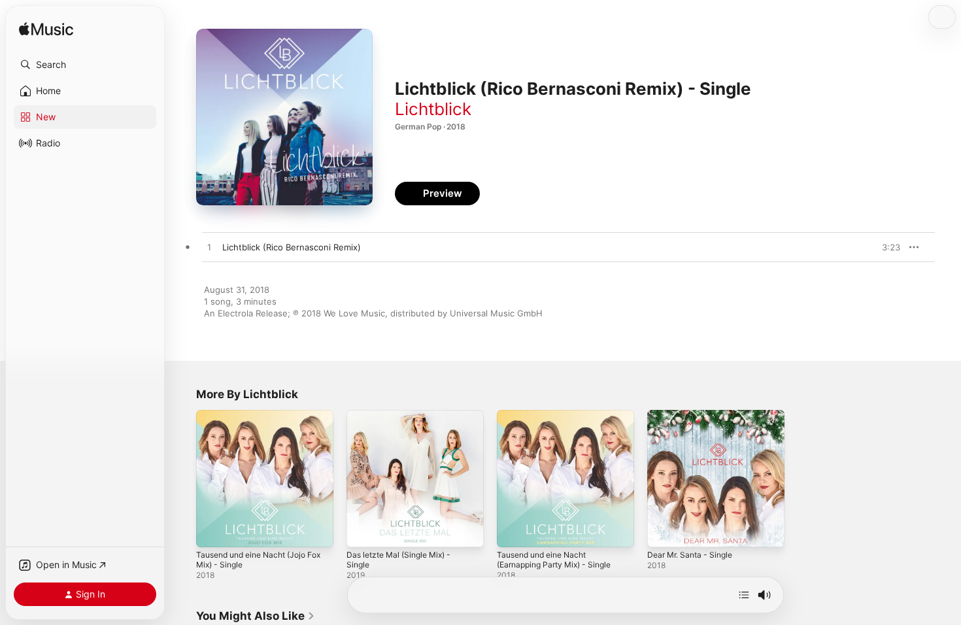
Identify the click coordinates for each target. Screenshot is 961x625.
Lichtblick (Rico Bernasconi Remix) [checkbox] (291, 247)
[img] (46, 29)
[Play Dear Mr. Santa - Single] (663, 531)
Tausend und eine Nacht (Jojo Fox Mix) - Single (257, 420)
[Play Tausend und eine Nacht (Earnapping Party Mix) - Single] (513, 531)
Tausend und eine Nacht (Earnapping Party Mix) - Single (560, 420)
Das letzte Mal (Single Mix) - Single (404, 420)
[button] (85, 65)
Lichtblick (433, 109)
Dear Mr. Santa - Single (694, 415)
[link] (255, 616)
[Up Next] (744, 595)
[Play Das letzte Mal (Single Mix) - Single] (363, 531)
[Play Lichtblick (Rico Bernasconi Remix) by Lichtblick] (209, 248)
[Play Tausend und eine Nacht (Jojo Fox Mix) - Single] (212, 531)
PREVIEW (885, 247)
